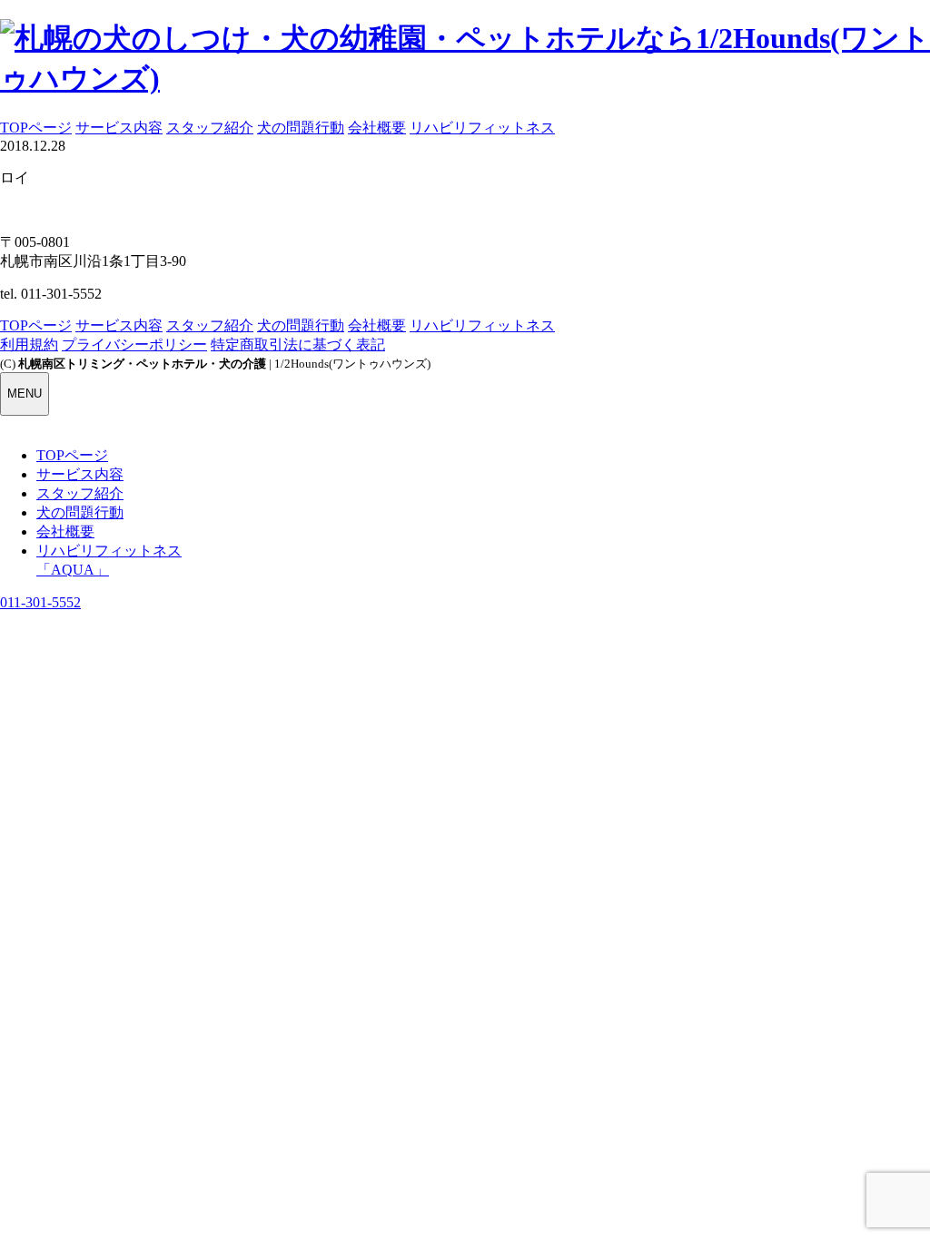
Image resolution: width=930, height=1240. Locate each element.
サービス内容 (119, 127)
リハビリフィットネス (482, 127)
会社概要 (377, 127)
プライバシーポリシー (134, 344)
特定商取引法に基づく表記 (298, 344)
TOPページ (36, 127)
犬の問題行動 (300, 127)
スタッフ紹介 (209, 127)
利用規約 (29, 344)
